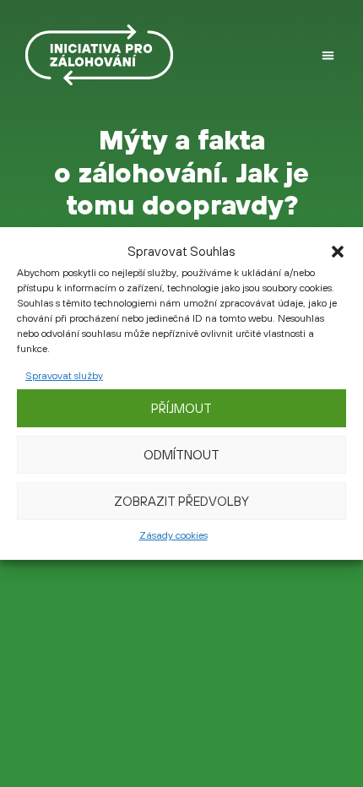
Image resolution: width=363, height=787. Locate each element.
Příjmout (181, 408)
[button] (337, 251)
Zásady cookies (173, 535)
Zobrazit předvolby (181, 501)
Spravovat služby (64, 376)
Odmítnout (181, 455)
